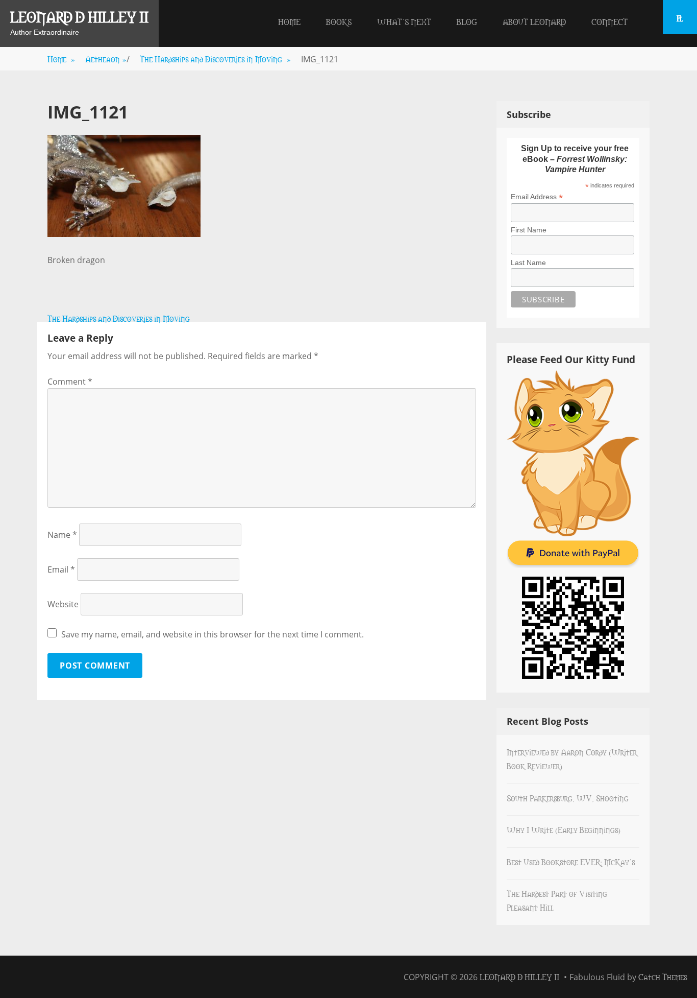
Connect (609, 21)
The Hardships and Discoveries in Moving (215, 58)
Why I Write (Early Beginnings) (563, 829)
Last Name (528, 262)
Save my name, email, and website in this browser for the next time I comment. (212, 634)
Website (63, 604)
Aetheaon (106, 58)
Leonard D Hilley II (79, 16)
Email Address (537, 197)
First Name (528, 230)
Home (289, 21)
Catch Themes (662, 976)
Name (62, 534)
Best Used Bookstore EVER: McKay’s (571, 861)
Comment (69, 381)
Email (61, 569)
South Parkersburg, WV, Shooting (568, 797)
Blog (467, 21)
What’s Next (404, 21)
